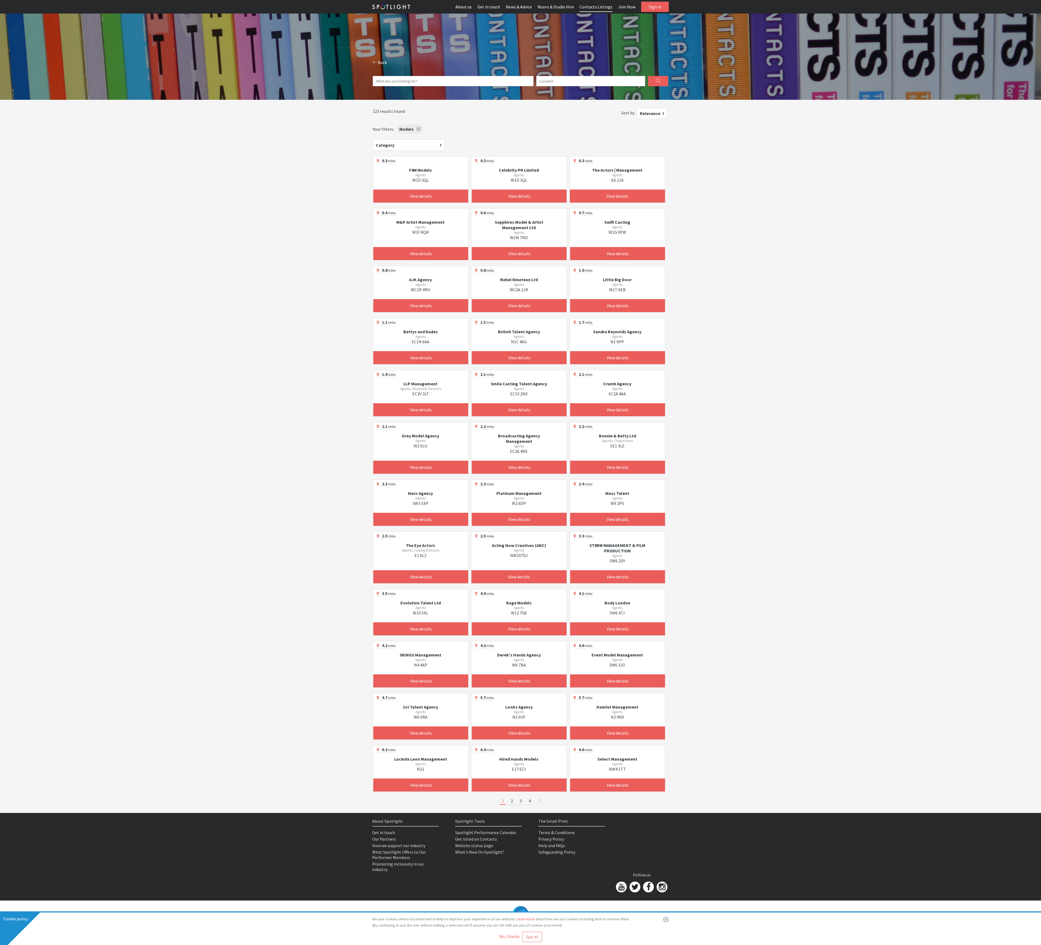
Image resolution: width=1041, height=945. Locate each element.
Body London (617, 603)
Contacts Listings (596, 6)
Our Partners (384, 839)
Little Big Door (617, 279)
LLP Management (420, 383)
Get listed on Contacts (476, 839)
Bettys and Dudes (420, 331)
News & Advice (519, 6)
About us (463, 6)
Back (382, 62)
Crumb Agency (617, 383)
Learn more (525, 919)
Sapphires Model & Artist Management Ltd (519, 224)
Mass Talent (617, 493)
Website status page (474, 845)
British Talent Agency (519, 331)
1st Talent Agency (420, 707)
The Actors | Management (617, 170)
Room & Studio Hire (556, 6)
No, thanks (509, 936)
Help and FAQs (551, 845)
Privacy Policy (551, 839)
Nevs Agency (420, 493)
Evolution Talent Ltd (420, 603)
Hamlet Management (617, 707)
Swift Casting (617, 222)
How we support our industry (398, 845)
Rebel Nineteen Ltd (519, 279)
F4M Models (420, 170)
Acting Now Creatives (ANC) (519, 545)
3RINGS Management (420, 655)
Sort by (628, 113)
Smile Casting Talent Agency (519, 383)
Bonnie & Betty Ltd (617, 435)
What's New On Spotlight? (479, 852)
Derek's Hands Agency (519, 655)
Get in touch (488, 6)
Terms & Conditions (556, 832)
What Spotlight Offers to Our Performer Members (399, 854)
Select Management (617, 759)
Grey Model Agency (420, 435)
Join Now (626, 6)
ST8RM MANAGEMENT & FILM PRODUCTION (617, 548)
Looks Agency (519, 707)
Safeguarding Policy (556, 852)
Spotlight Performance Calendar (485, 832)
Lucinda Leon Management (420, 759)
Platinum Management (519, 493)
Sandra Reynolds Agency (617, 331)
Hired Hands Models (518, 759)
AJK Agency (420, 279)
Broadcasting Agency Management (519, 438)
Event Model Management (617, 655)
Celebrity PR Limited (519, 170)
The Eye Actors (420, 545)
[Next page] (539, 801)
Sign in (655, 6)
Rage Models (519, 603)
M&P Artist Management (420, 222)
